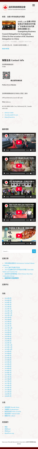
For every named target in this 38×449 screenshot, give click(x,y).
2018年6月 (8, 368)
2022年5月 (8, 324)
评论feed (7, 431)
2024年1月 (8, 302)
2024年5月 (8, 300)
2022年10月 (8, 315)
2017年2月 (8, 381)
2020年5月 (8, 334)
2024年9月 (8, 298)
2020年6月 (8, 332)
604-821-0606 (9, 112)
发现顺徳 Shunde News (12, 407)
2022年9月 (8, 317)
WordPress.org (9, 433)
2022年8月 (8, 319)
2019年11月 (8, 347)
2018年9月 (8, 366)
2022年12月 (8, 311)
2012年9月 (8, 392)
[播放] (4, 150)
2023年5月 (8, 304)
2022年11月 (8, 313)
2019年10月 (8, 349)
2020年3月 (8, 338)
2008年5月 (8, 396)
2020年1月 (8, 343)
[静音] (31, 150)
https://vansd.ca (10, 117)
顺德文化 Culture (10, 416)
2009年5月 (8, 394)
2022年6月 (8, 321)
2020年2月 (8, 341)
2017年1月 (8, 383)
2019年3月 (8, 362)
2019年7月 (8, 355)
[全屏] (33, 150)
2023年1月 (8, 309)
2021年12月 (8, 328)
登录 (6, 427)
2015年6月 (8, 389)
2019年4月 (8, 360)
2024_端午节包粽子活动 (12, 267)
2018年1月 (8, 372)
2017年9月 (8, 375)
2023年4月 (8, 307)
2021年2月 (8, 330)
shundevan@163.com (11, 115)
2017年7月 (8, 377)
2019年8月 (8, 353)
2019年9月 (8, 351)
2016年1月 (8, 387)
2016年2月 (8, 385)
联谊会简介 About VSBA (25, 41)
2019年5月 (8, 358)
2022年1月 (8, 326)
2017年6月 (8, 379)
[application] (19, 142)
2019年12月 (8, 345)
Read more (5, 48)
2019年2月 (8, 364)
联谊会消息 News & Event (13, 411)
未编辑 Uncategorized (11, 409)
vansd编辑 (14, 41)
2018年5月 (8, 370)
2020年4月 (8, 336)
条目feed (7, 429)
